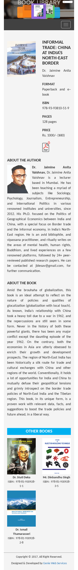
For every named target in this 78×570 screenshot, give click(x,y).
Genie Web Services (55, 563)
